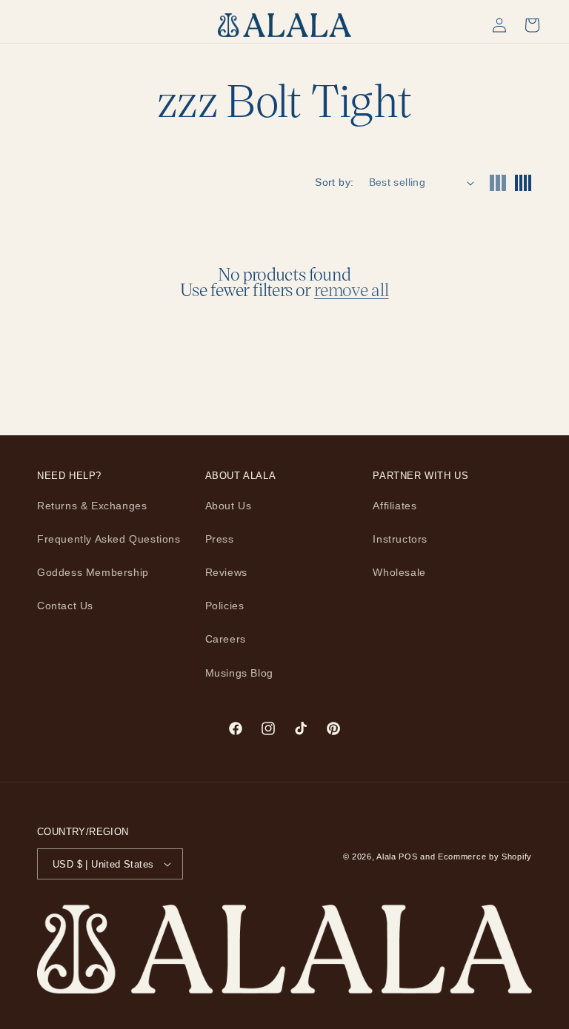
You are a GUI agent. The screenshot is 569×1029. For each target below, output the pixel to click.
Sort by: (334, 182)
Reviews (226, 572)
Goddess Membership (93, 572)
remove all (351, 289)
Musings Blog (239, 673)
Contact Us (65, 605)
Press (219, 539)
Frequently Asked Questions (109, 539)
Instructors (400, 539)
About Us (228, 506)
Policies (224, 605)
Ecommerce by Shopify (485, 856)
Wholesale (399, 572)
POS (408, 856)
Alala (386, 856)
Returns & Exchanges (92, 506)
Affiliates (394, 506)
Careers (225, 639)
